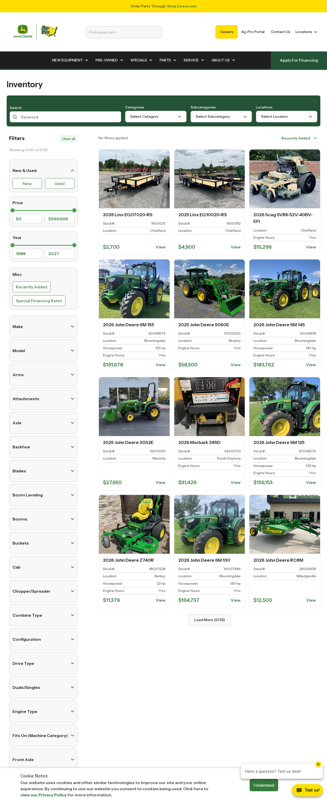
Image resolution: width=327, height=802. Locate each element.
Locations (264, 107)
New (27, 183)
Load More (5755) (209, 619)
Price (18, 202)
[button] (305, 32)
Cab (16, 567)
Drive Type (23, 663)
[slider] (12, 210)
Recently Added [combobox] (296, 138)
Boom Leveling (28, 494)
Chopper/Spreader (32, 591)
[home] (35, 31)
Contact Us (280, 31)
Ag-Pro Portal (252, 31)
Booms (20, 519)
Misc (17, 274)
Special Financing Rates (39, 300)
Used (60, 183)
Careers (226, 31)
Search (16, 108)
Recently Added (31, 286)
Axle (17, 422)
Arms (18, 374)
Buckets (21, 543)
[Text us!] (307, 791)
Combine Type (27, 615)
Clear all (68, 138)
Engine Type (25, 711)
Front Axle (23, 759)
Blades (19, 470)
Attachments (26, 398)
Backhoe (21, 446)
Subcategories (203, 107)
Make (18, 326)
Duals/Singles (26, 687)
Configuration (27, 639)
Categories (134, 107)
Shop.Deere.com (182, 6)
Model (19, 350)
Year (17, 237)
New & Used (25, 170)
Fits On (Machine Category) (40, 735)
